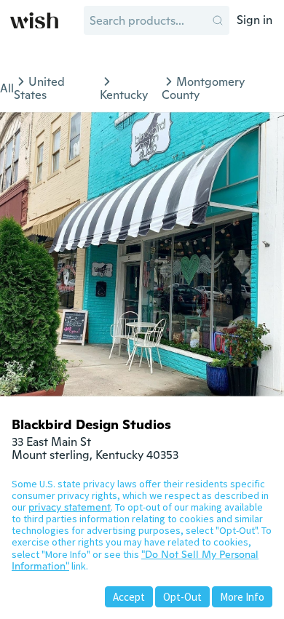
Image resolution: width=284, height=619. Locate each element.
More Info (242, 597)
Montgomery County (203, 88)
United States (39, 88)
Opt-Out (182, 597)
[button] (217, 20)
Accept (129, 597)
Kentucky (124, 95)
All (7, 88)
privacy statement (69, 507)
